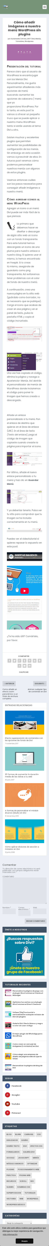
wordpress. (33, 1198)
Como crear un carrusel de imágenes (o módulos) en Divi (26, 1045)
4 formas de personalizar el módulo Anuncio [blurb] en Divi (21, 811)
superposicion (14, 1193)
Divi (33, 39)
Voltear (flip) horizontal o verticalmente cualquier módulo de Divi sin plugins (28, 1014)
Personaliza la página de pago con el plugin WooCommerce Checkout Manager (28, 993)
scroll (23, 1181)
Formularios (13, 1152)
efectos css (36, 1146)
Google (10, 1158)
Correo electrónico (24, 908)
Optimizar (32, 1163)
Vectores (11, 1198)
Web (35, 907)
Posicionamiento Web (28, 1169)
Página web (24, 1175)
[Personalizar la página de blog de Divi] (8, 1067)
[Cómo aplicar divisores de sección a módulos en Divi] (24, 831)
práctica (11, 1175)
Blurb (18, 1134)
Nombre (7, 907)
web (21, 1198)
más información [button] (10, 1234)
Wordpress (29, 41)
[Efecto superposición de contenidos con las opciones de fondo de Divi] (24, 722)
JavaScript (23, 1158)
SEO (32, 1181)
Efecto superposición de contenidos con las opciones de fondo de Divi (24, 739)
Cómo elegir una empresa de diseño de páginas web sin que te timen (27, 1056)
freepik (14, 262)
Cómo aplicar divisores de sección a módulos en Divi (22, 848)
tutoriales (30, 1193)
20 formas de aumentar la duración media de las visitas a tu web (22, 775)
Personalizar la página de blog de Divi (27, 1066)
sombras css (23, 1187)
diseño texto (13, 1146)
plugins (10, 1169)
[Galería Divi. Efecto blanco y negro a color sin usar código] (8, 1025)
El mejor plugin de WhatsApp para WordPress (27, 1035)
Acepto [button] (24, 1241)
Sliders (10, 1187)
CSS (39, 1134)
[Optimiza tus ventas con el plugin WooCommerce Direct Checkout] (8, 1004)
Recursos (11, 1181)
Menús (38, 39)
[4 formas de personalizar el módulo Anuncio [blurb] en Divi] (24, 795)
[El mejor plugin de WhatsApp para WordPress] (8, 1035)
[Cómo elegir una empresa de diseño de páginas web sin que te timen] (8, 1056)
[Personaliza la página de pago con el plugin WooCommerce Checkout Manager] (8, 993)
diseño (24, 1140)
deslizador (12, 1140)
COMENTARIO (8, 876)
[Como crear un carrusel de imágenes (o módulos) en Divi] (8, 1046)
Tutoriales (20, 41)
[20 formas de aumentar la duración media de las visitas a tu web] (24, 759)
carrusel (28, 1134)
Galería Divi (29, 1152)
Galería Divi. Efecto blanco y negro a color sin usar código (28, 1024)
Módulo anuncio (15, 1163)
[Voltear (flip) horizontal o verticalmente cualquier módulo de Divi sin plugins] (8, 1014)
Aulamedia (15, 39)
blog (9, 1134)
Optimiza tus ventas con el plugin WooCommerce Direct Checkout (27, 1003)
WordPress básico (16, 1204)
